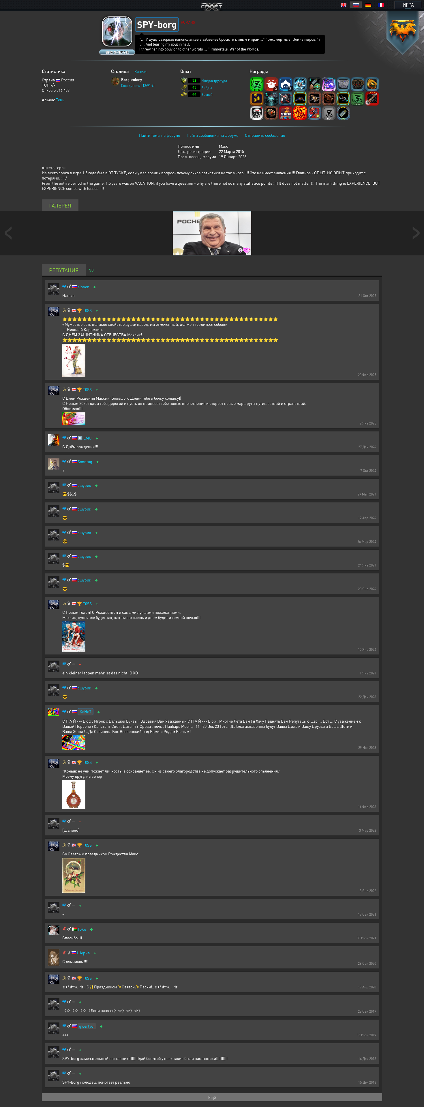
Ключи (140, 71)
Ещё (212, 1097)
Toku (82, 929)
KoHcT (85, 711)
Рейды (206, 87)
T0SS (87, 310)
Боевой (207, 94)
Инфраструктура (214, 80)
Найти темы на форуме (159, 135)
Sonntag (85, 461)
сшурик (84, 485)
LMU (87, 437)
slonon (83, 286)
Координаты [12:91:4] (138, 85)
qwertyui (87, 1026)
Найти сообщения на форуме (212, 135)
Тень (60, 99)
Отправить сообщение (265, 135)
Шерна (83, 952)
